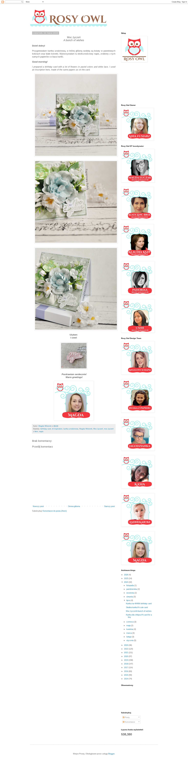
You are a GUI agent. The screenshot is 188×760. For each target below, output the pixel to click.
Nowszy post (38, 506)
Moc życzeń (98, 429)
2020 (126, 656)
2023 (126, 645)
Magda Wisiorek (85, 429)
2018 (126, 664)
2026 (126, 575)
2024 (126, 582)
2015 (126, 675)
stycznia (130, 640)
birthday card (45, 429)
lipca (128, 600)
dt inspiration (57, 429)
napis (41, 431)
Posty (127, 717)
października (131, 589)
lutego (129, 637)
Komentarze (129, 722)
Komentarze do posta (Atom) (55, 511)
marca (129, 633)
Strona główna (74, 506)
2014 (126, 679)
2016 (126, 671)
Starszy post (109, 506)
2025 (126, 578)
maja (128, 625)
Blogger (111, 754)
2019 (126, 660)
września (130, 593)
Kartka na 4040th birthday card (139, 603)
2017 (126, 667)
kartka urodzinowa (70, 429)
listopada (130, 585)
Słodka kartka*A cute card (137, 607)
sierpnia (129, 597)
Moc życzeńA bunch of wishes (139, 611)
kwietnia (130, 629)
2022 (126, 649)
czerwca (130, 622)
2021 (126, 652)
